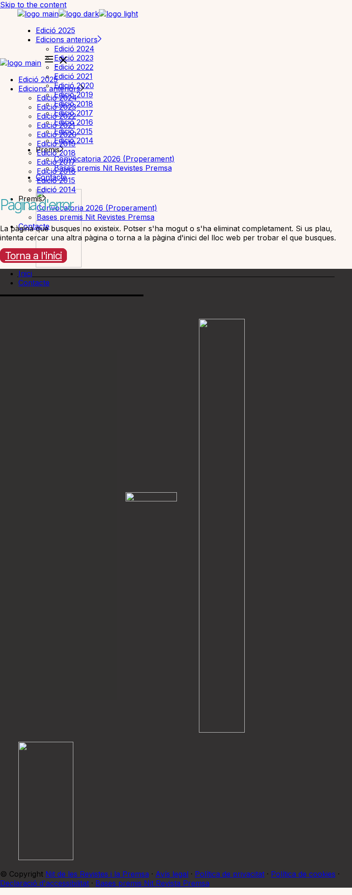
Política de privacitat (229, 873)
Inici (25, 273)
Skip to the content (33, 4)
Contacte (34, 282)
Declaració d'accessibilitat (44, 883)
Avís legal (171, 873)
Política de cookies (303, 873)
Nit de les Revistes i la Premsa (97, 873)
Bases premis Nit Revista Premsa (152, 883)
